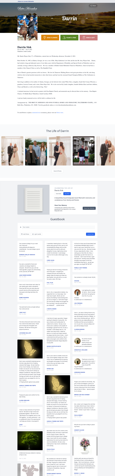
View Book (58, 193)
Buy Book (67, 193)
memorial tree (36, 112)
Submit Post (90, 234)
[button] (30, 349)
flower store (60, 112)
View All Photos (57, 171)
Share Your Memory (89, 208)
